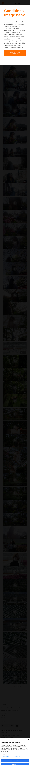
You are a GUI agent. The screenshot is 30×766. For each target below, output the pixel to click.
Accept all (15, 760)
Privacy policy (18, 756)
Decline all (15, 764)
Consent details (5, 756)
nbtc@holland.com (17, 47)
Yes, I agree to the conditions (15, 53)
